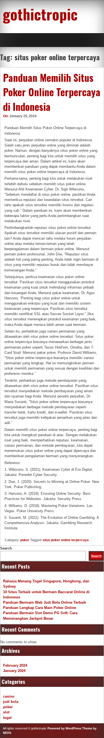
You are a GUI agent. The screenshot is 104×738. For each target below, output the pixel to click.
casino (8, 696)
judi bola (10, 702)
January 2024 (14, 671)
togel (7, 718)
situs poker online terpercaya (65, 540)
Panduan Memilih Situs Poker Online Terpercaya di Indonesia (51, 92)
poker (24, 540)
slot (6, 712)
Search (6, 548)
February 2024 (15, 665)
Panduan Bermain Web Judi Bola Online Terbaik (44, 602)
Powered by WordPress (64, 728)
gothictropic (40, 14)
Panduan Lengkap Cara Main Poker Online (39, 608)
